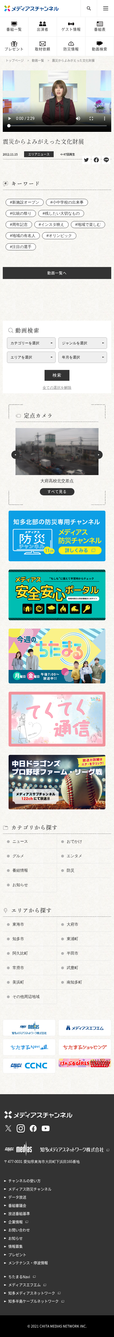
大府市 (72, 924)
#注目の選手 (21, 246)
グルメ (18, 856)
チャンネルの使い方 (24, 1181)
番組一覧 (14, 29)
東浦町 (72, 938)
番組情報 (20, 870)
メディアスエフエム (24, 1285)
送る (106, 160)
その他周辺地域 (26, 996)
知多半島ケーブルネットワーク (33, 1301)
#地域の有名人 (22, 235)
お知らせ (20, 885)
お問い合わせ (19, 1230)
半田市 (72, 953)
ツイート (86, 160)
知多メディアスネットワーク (31, 1293)
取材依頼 (42, 49)
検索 (57, 375)
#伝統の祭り (21, 213)
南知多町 (74, 982)
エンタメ (74, 856)
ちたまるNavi (19, 1277)
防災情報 (71, 49)
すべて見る (57, 491)
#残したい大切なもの (61, 213)
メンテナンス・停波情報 (28, 1263)
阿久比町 (20, 953)
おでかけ (74, 841)
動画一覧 (38, 60)
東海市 (18, 924)
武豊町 (72, 967)
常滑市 (18, 967)
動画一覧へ (57, 273)
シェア (96, 160)
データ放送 (17, 1197)
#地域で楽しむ (88, 224)
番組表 (100, 29)
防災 (70, 870)
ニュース (20, 841)
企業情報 (15, 1222)
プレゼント (14, 49)
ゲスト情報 (71, 29)
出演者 (42, 29)
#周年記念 (19, 224)
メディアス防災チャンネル (29, 1189)
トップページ (15, 60)
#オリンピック (59, 235)
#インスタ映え (51, 224)
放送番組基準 (19, 1213)
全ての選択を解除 (57, 387)
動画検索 (99, 49)
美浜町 (18, 982)
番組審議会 (17, 1205)
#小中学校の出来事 (67, 202)
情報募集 (15, 1246)
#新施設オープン (24, 202)
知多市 (18, 938)
